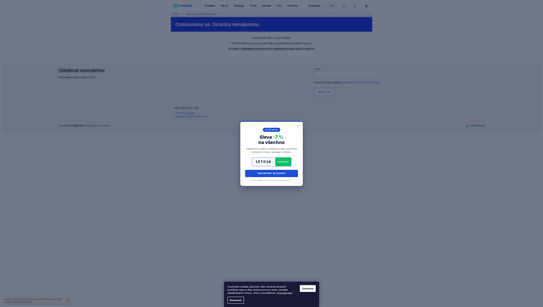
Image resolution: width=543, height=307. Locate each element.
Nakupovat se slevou (271, 173)
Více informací (284, 293)
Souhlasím (308, 288)
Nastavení (235, 300)
